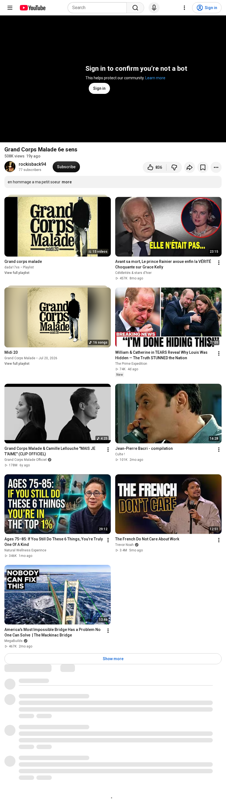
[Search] (135, 7)
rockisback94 (32, 164)
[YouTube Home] (32, 7)
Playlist (28, 267)
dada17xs (12, 267)
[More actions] (216, 167)
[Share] (189, 167)
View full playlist (16, 273)
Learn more (155, 78)
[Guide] (10, 7)
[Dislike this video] (174, 167)
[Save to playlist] (202, 167)
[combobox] (98, 7)
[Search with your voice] (154, 7)
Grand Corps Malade (19, 358)
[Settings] (184, 7)
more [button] (67, 182)
